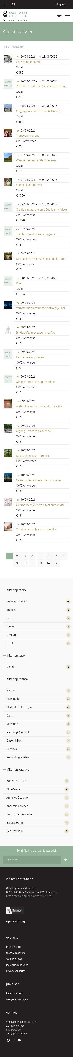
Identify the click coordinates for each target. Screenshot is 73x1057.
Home (6, 46)
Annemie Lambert (17, 806)
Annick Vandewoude (19, 814)
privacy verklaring (16, 971)
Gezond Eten (14, 740)
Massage (12, 724)
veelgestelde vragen (17, 999)
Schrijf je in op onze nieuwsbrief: (37, 850)
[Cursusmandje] (59, 16)
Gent (9, 618)
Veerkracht (13, 699)
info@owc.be (13, 1029)
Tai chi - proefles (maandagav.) (35, 234)
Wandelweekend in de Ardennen (36, 160)
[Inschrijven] (65, 860)
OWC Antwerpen (26, 141)
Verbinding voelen (17, 757)
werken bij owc (14, 958)
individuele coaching (17, 965)
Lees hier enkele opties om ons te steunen (28, 896)
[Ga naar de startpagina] (15, 15)
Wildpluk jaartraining (29, 185)
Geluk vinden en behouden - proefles (38, 480)
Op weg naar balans (28, 62)
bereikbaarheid (14, 993)
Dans (9, 715)
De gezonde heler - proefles (33, 455)
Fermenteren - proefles (30, 357)
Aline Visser (13, 789)
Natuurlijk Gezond (17, 732)
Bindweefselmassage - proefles (35, 332)
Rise (18, 283)
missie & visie (13, 946)
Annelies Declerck (17, 797)
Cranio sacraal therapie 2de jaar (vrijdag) (41, 209)
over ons (12, 937)
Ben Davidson (15, 831)
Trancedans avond (27, 135)
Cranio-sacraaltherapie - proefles (36, 529)
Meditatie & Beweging (19, 707)
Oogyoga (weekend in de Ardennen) (38, 111)
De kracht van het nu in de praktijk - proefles (43, 259)
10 (24, 563)
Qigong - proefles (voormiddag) (35, 381)
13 (40, 563)
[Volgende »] (56, 563)
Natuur (10, 690)
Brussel (11, 609)
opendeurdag (15, 921)
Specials (11, 749)
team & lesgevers (15, 952)
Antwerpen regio (16, 601)
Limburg (11, 635)
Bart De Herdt (14, 822)
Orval (19, 67)
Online (10, 667)
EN (13, 4)
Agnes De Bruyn (16, 781)
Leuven (10, 626)
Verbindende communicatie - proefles (39, 406)
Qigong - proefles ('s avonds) (34, 431)
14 (48, 563)
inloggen (60, 4)
